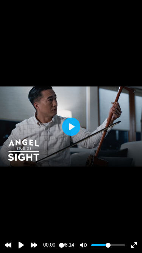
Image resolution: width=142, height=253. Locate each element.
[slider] (61, 245)
